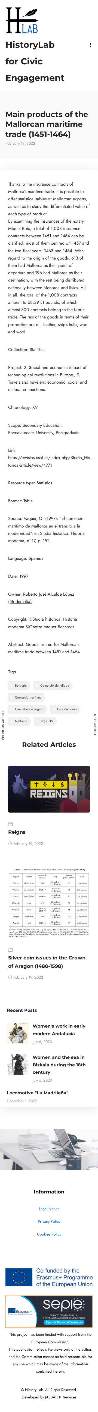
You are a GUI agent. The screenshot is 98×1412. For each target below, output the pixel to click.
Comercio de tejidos (54, 685)
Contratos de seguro (29, 709)
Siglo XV (47, 721)
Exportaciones (67, 709)
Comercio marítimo (28, 697)
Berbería (21, 685)
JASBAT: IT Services (60, 1397)
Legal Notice (49, 1208)
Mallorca (21, 721)
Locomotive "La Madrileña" (37, 1092)
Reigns (17, 832)
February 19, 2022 (28, 843)
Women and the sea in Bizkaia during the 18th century (59, 1065)
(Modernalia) (20, 602)
